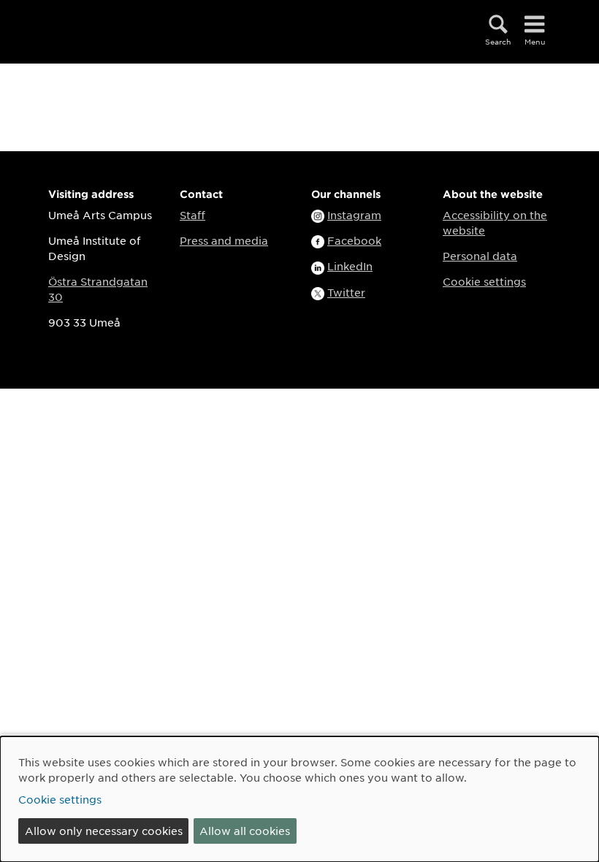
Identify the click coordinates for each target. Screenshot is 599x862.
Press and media (224, 240)
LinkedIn (350, 265)
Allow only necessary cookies (104, 830)
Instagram (354, 214)
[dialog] (299, 799)
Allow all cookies (244, 830)
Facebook (354, 240)
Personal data (480, 255)
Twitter (346, 292)
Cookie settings (484, 281)
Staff (192, 214)
